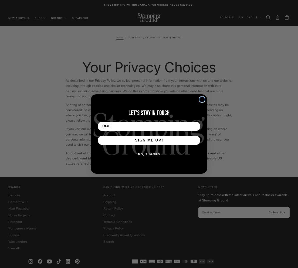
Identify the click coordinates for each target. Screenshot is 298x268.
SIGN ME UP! (149, 140)
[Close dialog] (202, 99)
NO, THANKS (149, 154)
